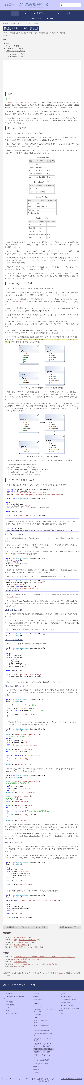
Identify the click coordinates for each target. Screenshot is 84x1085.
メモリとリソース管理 (40, 1064)
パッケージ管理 (66, 996)
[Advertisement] (42, 75)
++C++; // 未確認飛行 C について (71, 1079)
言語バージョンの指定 (27, 940)
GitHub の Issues (57, 973)
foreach (36, 1003)
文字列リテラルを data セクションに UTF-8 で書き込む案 (35, 964)
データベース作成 (12, 46)
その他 (63, 994)
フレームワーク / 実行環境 (69, 999)
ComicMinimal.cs (17, 302)
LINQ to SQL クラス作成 (14, 48)
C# (15, 13)
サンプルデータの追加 (16, 54)
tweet (7, 23)
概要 (7, 43)
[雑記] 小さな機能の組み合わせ (43, 1035)
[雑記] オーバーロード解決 (28, 947)
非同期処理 (36, 1073)
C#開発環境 (10, 1005)
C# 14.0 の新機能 (20, 945)
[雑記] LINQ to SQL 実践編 (21, 28)
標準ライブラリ (66, 1002)
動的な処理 (36, 1067)
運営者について (44, 1081)
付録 (62, 1014)
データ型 (36, 994)
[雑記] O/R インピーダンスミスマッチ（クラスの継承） (26, 927)
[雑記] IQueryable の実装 (69, 927)
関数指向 (36, 996)
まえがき (9, 994)
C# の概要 (9, 1002)
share (14, 23)
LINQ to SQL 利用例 (15, 56)
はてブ (28, 23)
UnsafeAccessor (20, 937)
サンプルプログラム (67, 1005)
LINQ (35, 1017)
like (21, 23)
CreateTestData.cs (13, 597)
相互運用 (36, 1070)
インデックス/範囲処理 (41, 1060)
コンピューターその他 (61, 13)
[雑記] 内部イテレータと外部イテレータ (43, 1010)
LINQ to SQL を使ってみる (15, 51)
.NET (26, 13)
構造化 (8, 1011)
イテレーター (38, 1006)
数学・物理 (36, 18)
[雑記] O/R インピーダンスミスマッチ (22, 102)
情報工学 (40, 13)
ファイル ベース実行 (21, 942)
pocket (36, 23)
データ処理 (37, 1014)
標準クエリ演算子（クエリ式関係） (42, 1021)
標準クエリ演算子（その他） (42, 1026)
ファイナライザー (20, 962)
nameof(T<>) (19, 967)
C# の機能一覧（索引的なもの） (14, 998)
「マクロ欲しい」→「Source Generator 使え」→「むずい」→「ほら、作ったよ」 (44, 957)
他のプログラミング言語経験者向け (68, 1010)
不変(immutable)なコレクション (43, 1056)
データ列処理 (37, 999)
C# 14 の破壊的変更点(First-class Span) (28, 959)
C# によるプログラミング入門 (19, 985)
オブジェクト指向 (12, 1014)
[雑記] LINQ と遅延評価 (41, 1030)
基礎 (7, 1008)
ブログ (52, 18)
